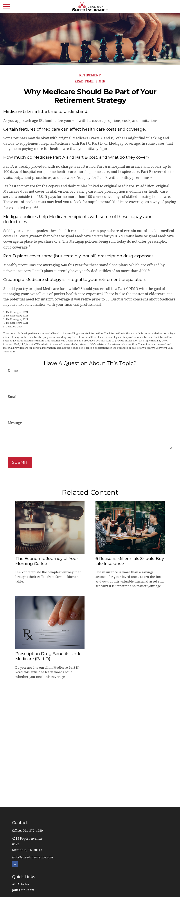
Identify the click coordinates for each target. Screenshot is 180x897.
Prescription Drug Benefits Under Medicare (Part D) (49, 656)
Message (15, 423)
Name (13, 371)
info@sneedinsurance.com (32, 857)
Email (12, 397)
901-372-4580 (33, 830)
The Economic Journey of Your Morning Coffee (46, 561)
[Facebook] (15, 864)
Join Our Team (23, 890)
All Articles (20, 884)
